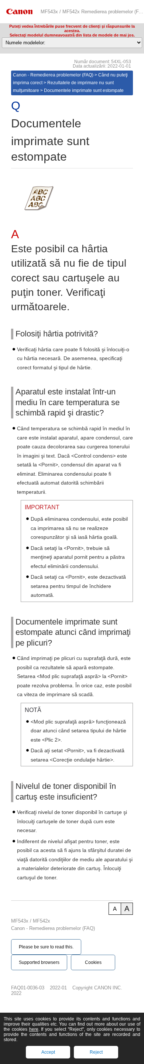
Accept (48, 1052)
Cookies (93, 962)
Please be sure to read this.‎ (46, 947)
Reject (96, 1052)
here (33, 1029)
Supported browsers (39, 962)
